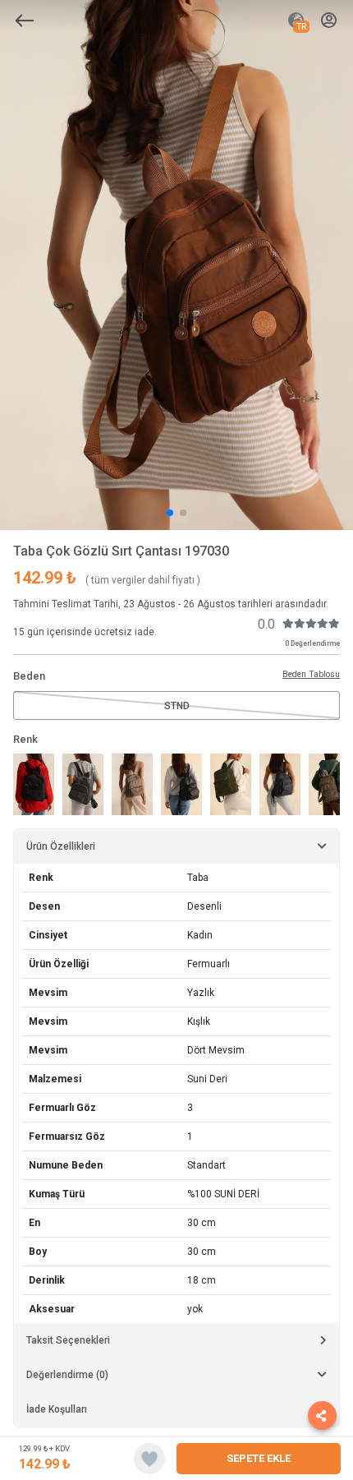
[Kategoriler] (24, 20)
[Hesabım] (328, 21)
